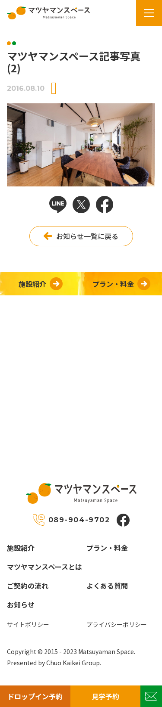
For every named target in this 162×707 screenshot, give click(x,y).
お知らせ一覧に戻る (87, 236)
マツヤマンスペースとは (44, 567)
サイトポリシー (28, 624)
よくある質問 (107, 585)
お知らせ (21, 604)
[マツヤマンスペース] (45, 12)
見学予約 (105, 696)
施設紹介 (21, 548)
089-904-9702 (79, 520)
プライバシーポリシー (116, 624)
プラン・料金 (107, 548)
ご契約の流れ (27, 585)
